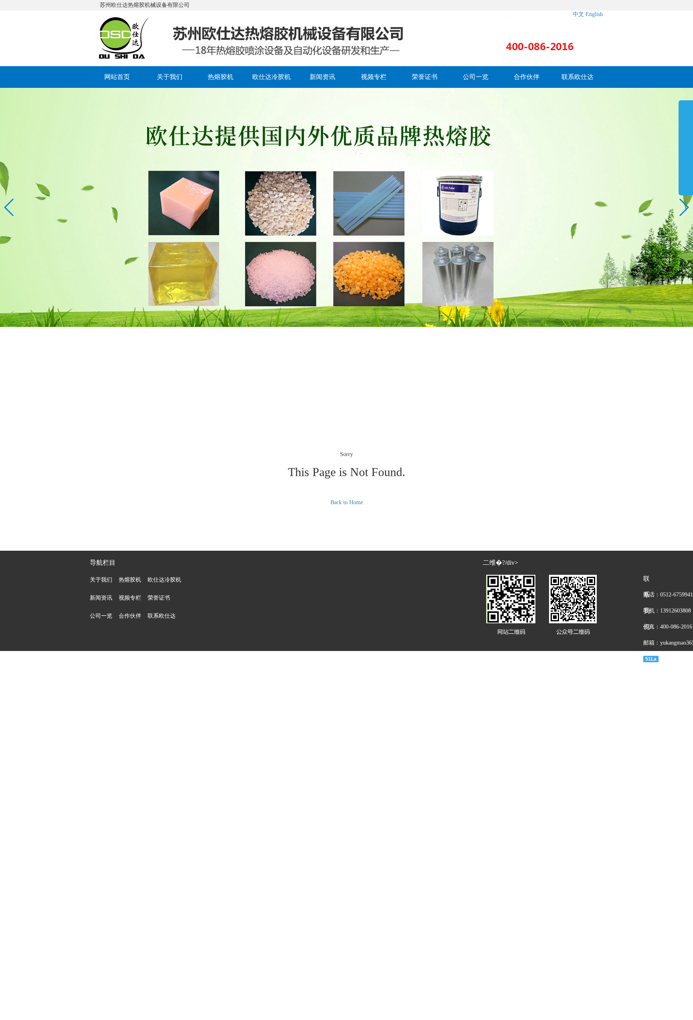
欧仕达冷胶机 (271, 76)
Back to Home (346, 502)
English (594, 14)
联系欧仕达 (577, 76)
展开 (686, 146)
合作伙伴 (526, 76)
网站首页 (117, 76)
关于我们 (169, 76)
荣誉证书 (425, 76)
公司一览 (475, 76)
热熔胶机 (220, 76)
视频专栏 (374, 76)
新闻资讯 (322, 76)
